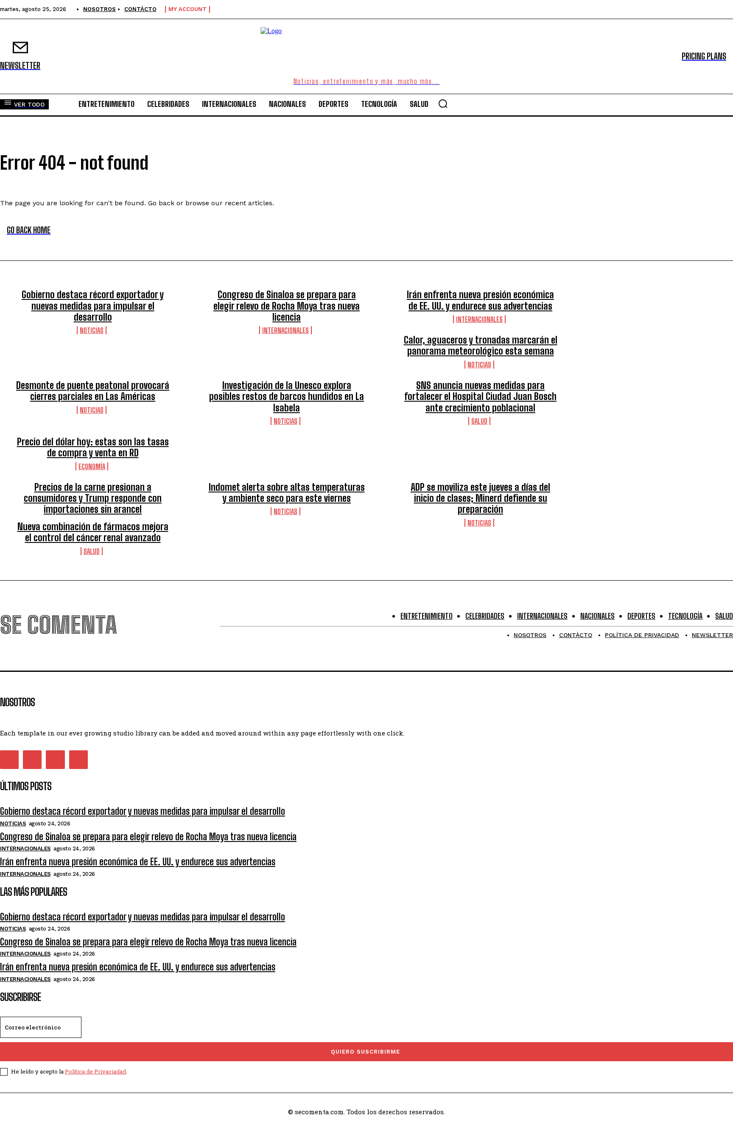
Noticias (92, 330)
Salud (479, 421)
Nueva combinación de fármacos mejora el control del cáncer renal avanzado (92, 532)
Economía (91, 466)
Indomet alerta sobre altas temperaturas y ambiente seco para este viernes (287, 492)
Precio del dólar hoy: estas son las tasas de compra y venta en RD (93, 447)
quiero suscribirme (365, 1052)
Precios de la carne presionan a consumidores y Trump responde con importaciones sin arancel (93, 498)
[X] (55, 759)
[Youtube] (78, 759)
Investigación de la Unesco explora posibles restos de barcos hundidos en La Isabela (286, 397)
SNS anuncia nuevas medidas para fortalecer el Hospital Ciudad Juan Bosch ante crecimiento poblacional (480, 397)
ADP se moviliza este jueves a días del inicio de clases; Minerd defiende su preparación (480, 498)
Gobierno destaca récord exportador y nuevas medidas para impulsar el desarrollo (93, 306)
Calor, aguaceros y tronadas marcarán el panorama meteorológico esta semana (480, 345)
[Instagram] (32, 759)
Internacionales (285, 330)
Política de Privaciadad (95, 1071)
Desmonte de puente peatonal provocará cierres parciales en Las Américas (92, 391)
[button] (443, 103)
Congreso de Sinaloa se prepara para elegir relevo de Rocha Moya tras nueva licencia (286, 306)
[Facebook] (9, 759)
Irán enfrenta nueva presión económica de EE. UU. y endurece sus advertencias (480, 300)
